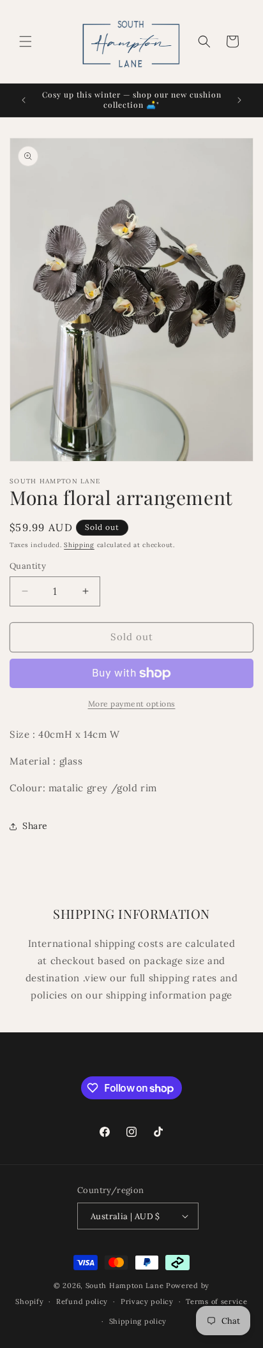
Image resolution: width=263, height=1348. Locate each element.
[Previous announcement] (24, 100)
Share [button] (35, 826)
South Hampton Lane (126, 1285)
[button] (25, 41)
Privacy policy (147, 1301)
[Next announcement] (239, 100)
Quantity (28, 565)
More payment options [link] (132, 703)
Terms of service (216, 1301)
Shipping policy (138, 1321)
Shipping (79, 545)
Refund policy (82, 1301)
